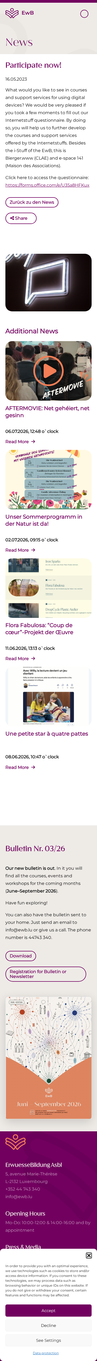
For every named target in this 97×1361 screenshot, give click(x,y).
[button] (89, 1255)
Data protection (46, 1353)
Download (21, 955)
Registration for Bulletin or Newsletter (38, 974)
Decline (48, 1325)
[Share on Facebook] (32, 218)
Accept (48, 1310)
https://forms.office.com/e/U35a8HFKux (47, 185)
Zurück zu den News (32, 202)
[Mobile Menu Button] (84, 14)
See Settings (48, 1340)
